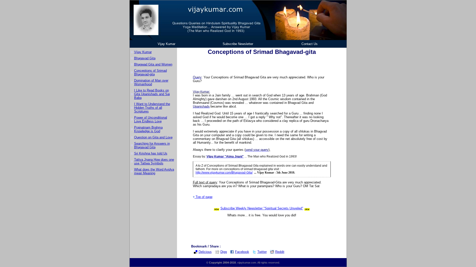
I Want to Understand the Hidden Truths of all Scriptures (152, 107)
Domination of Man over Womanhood (151, 82)
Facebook (242, 252)
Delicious (205, 252)
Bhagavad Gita (144, 58)
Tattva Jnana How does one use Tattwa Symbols (154, 161)
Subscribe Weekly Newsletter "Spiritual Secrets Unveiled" (261, 208)
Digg (223, 252)
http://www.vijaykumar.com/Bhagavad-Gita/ (224, 172)
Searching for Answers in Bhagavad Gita (152, 145)
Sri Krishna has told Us (150, 153)
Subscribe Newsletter (238, 44)
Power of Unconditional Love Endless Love (150, 119)
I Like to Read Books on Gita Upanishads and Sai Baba (152, 94)
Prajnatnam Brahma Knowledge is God (148, 129)
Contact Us (309, 44)
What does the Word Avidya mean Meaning (154, 171)
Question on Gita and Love (153, 137)
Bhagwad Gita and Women (153, 64)
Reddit (279, 252)
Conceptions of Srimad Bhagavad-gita (150, 72)
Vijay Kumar (166, 44)
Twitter (262, 252)
